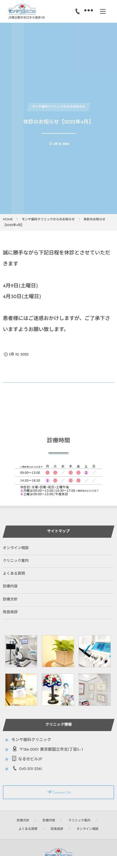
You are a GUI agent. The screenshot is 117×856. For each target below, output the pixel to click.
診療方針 (10, 600)
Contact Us (61, 793)
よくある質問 (14, 574)
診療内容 (10, 587)
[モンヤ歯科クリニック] (22, 9)
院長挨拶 (10, 612)
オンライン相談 (16, 548)
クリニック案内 (16, 561)
